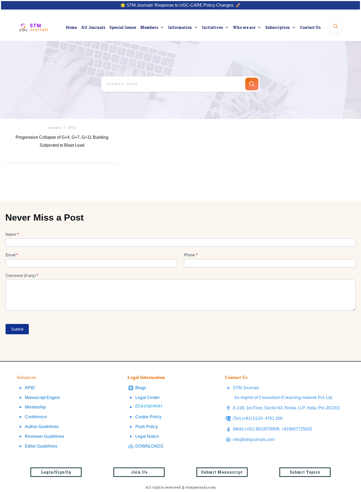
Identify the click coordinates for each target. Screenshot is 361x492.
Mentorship (35, 407)
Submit (17, 329)
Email (12, 255)
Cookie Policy (148, 417)
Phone (191, 255)
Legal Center (147, 397)
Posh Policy (146, 426)
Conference (36, 417)
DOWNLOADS (149, 446)
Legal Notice (147, 436)
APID (30, 388)
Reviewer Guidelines (44, 436)
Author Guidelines (42, 426)
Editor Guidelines (41, 446)
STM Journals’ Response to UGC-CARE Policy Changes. (180, 5)
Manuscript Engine (42, 397)
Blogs (140, 388)
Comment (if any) (22, 275)
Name (12, 234)
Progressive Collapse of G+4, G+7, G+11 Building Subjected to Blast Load (62, 148)
